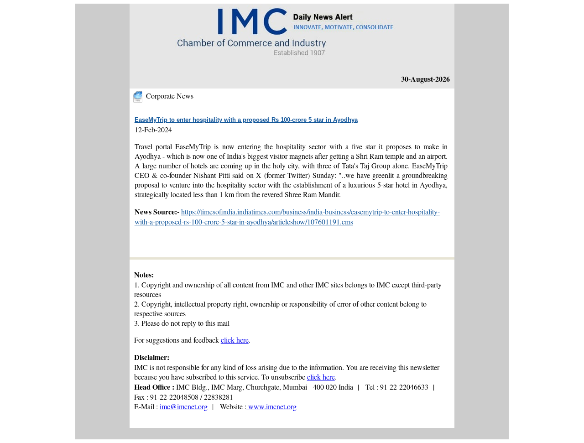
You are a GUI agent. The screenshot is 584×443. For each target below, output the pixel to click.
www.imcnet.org (271, 406)
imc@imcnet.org (184, 406)
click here (235, 339)
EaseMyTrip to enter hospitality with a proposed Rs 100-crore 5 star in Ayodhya (246, 119)
